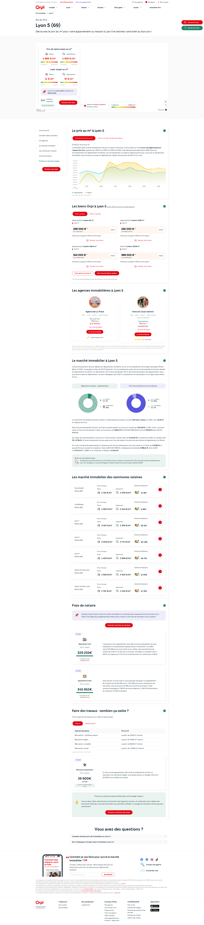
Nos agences (109, 905)
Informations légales (134, 907)
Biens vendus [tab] (80, 214)
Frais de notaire (84, 605)
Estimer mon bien (68, 103)
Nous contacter (96, 332)
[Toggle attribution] (166, 110)
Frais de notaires (45, 156)
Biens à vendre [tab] (95, 214)
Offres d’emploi (110, 915)
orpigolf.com (86, 905)
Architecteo (87, 752)
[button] (118, 836)
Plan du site (131, 905)
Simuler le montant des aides (119, 812)
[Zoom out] (165, 104)
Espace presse (109, 910)
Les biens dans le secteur (48, 136)
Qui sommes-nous (110, 907)
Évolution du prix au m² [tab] (84, 138)
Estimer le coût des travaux (49, 161)
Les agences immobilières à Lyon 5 (97, 290)
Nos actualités (63, 907)
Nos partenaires (88, 902)
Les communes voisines (48, 151)
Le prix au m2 (44, 130)
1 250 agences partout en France (46, 2)
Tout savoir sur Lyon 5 (83, 273)
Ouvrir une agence (110, 913)
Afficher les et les (96, 106)
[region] (102, 77)
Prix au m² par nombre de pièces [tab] (110, 138)
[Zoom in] (165, 101)
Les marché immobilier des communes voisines (107, 477)
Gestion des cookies (134, 918)
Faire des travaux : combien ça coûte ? (100, 711)
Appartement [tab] (90, 723)
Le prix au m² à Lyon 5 (88, 131)
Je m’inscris (108, 875)
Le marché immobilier (47, 146)
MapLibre (161, 110)
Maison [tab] (77, 723)
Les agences (43, 141)
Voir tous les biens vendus (107, 273)
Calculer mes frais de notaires (119, 625)
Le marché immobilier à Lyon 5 (95, 361)
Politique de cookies (134, 915)
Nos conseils (63, 905)
